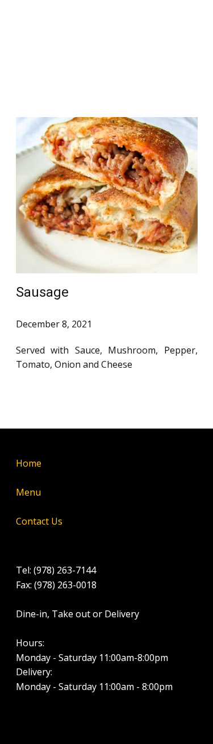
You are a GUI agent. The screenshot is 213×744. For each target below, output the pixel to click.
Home (28, 463)
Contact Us (39, 521)
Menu (28, 492)
